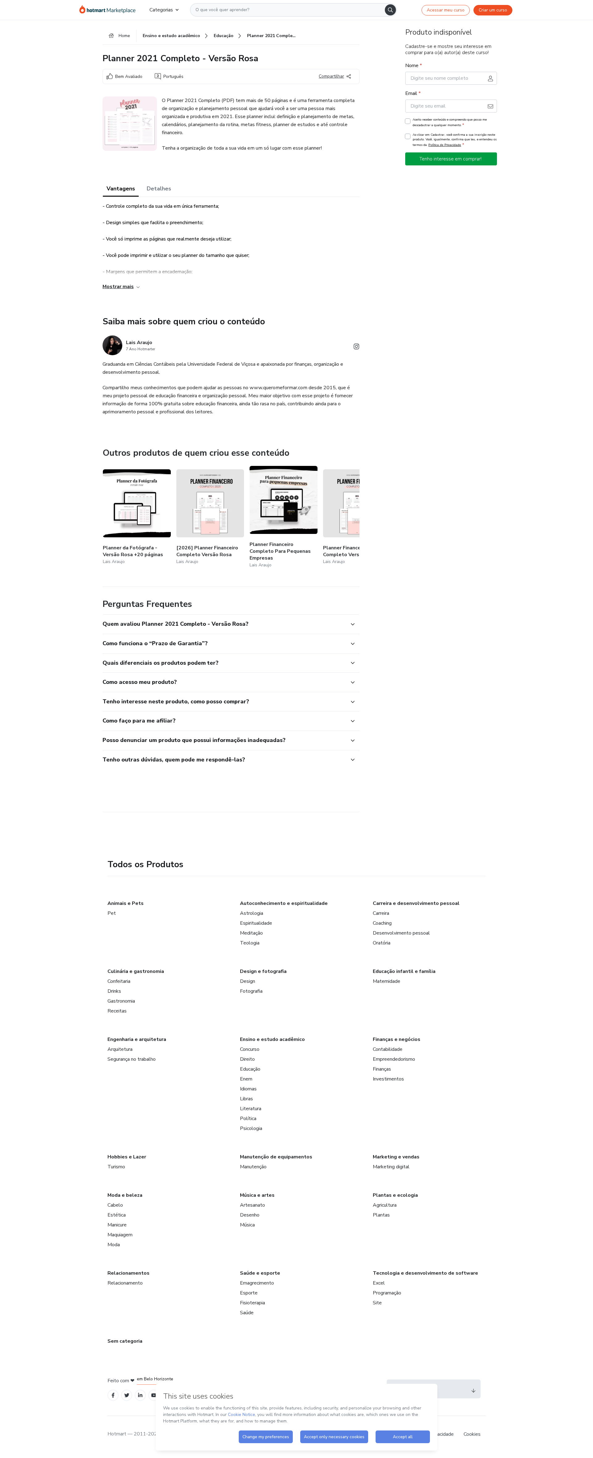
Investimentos (388, 1079)
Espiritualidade (256, 923)
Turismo (116, 1166)
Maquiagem (119, 1234)
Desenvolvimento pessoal (401, 933)
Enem (246, 1079)
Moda (113, 1244)
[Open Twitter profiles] (127, 1395)
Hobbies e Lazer (126, 1156)
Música (247, 1224)
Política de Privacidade (444, 145)
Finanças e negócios (396, 1039)
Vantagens (121, 188)
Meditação (251, 933)
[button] (224, 624)
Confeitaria (118, 981)
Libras (246, 1098)
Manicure (117, 1224)
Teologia (249, 943)
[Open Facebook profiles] (113, 1395)
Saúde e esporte (260, 1273)
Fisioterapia (252, 1302)
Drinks (114, 991)
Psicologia (251, 1128)
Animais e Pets (125, 903)
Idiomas (248, 1088)
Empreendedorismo (394, 1059)
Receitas (117, 1011)
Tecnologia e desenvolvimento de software (425, 1273)
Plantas (381, 1215)
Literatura (250, 1108)
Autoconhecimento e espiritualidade (284, 903)
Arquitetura (119, 1049)
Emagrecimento (257, 1283)
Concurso (249, 1049)
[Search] (390, 9)
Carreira (381, 913)
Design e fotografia (263, 971)
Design (247, 981)
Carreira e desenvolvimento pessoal (416, 903)
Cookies (472, 1434)
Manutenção (253, 1166)
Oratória (381, 943)
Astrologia (251, 913)
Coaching (382, 923)
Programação (387, 1293)
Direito (247, 1059)
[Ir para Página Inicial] (109, 10)
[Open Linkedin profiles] (140, 1395)
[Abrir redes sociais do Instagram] (356, 347)
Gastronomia (121, 1001)
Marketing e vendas (396, 1156)
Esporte (249, 1293)
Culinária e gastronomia (135, 971)
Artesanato (252, 1205)
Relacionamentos (128, 1273)
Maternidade (386, 981)
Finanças (382, 1069)
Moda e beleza (124, 1195)
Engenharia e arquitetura (136, 1039)
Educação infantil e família (404, 971)
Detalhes (159, 188)
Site (377, 1302)
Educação (250, 1069)
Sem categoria (124, 1341)
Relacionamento (125, 1283)
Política (248, 1118)
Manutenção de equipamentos (276, 1156)
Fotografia (251, 991)
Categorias (161, 9)
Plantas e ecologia (395, 1195)
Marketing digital (391, 1166)
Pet (111, 913)
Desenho (249, 1215)
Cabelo (115, 1205)
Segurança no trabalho (131, 1059)
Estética (116, 1215)
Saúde (247, 1312)
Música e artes (257, 1195)
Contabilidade (387, 1049)
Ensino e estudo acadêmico (272, 1039)
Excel (379, 1283)
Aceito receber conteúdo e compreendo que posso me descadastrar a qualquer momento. (450, 122)
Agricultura (385, 1205)
